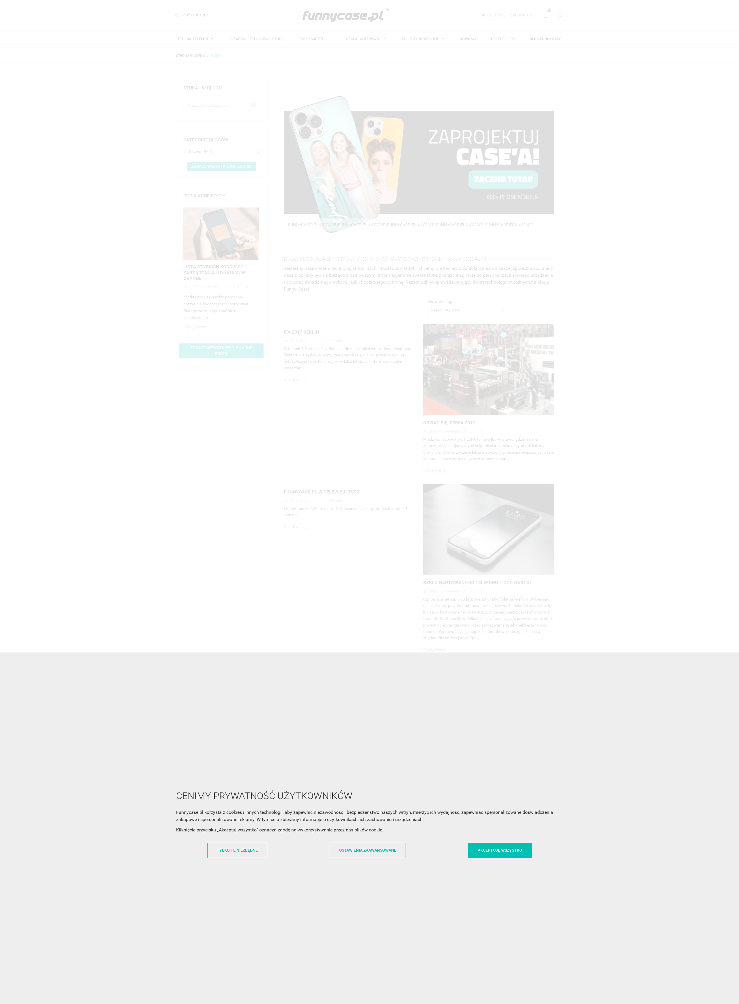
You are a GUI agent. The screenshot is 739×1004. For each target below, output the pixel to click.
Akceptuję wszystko (500, 850)
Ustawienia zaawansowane (367, 850)
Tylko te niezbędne (237, 850)
